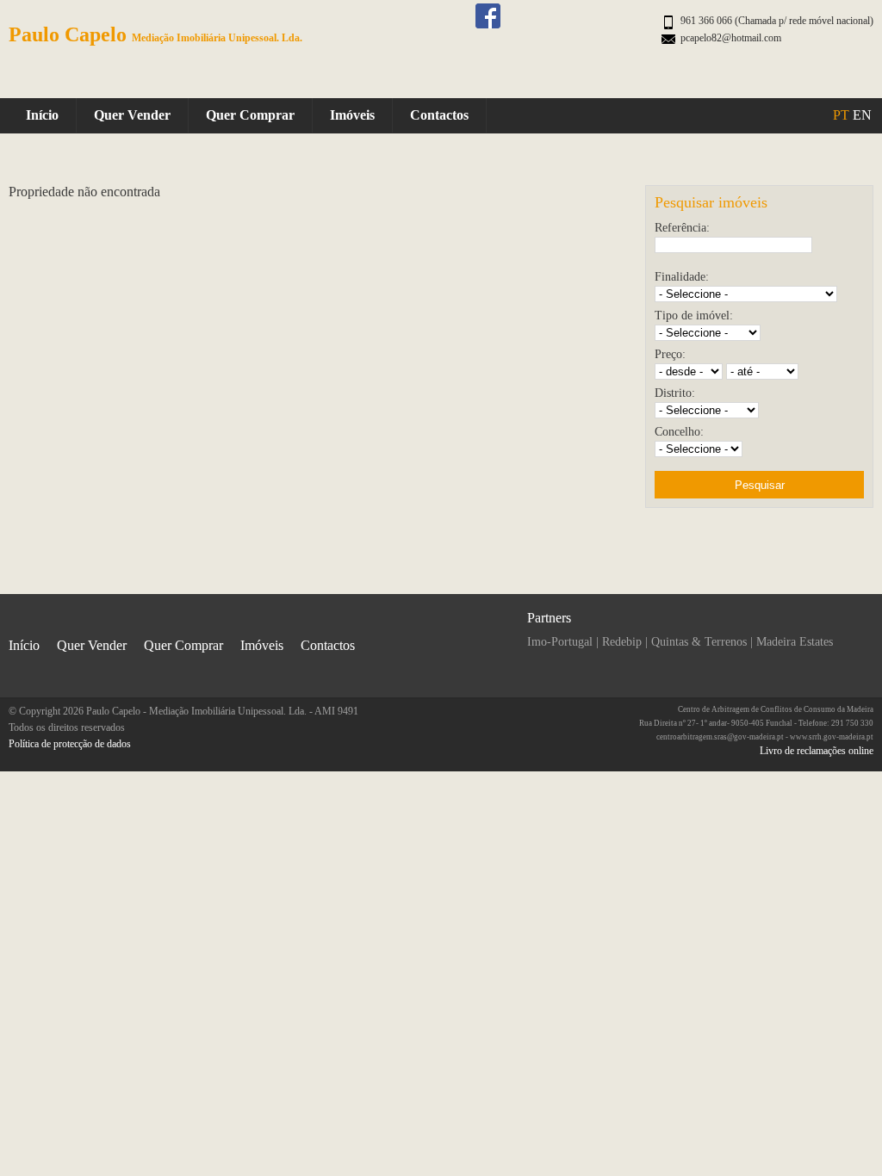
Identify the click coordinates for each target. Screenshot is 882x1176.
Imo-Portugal (560, 641)
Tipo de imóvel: (694, 315)
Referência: (682, 227)
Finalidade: (682, 276)
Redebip (622, 641)
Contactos (439, 115)
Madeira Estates (794, 641)
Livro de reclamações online (816, 751)
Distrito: (675, 393)
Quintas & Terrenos (699, 641)
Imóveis (352, 115)
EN (862, 115)
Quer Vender (132, 115)
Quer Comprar (250, 115)
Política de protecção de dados (70, 744)
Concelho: (679, 431)
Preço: (670, 354)
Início (42, 115)
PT (841, 115)
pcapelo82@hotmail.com (730, 38)
